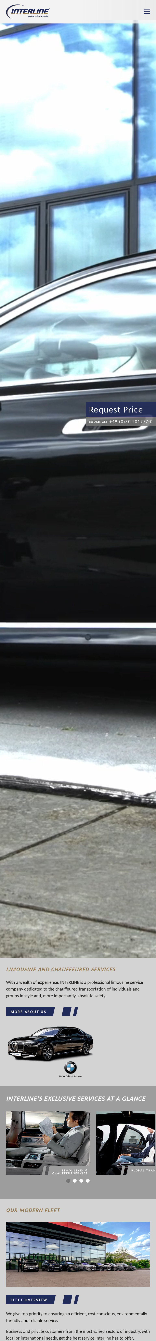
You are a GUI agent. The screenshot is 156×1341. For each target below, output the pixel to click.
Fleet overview (29, 1300)
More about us (29, 1012)
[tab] (68, 1181)
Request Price (116, 409)
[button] (147, 11)
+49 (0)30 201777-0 (121, 421)
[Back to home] (28, 11)
